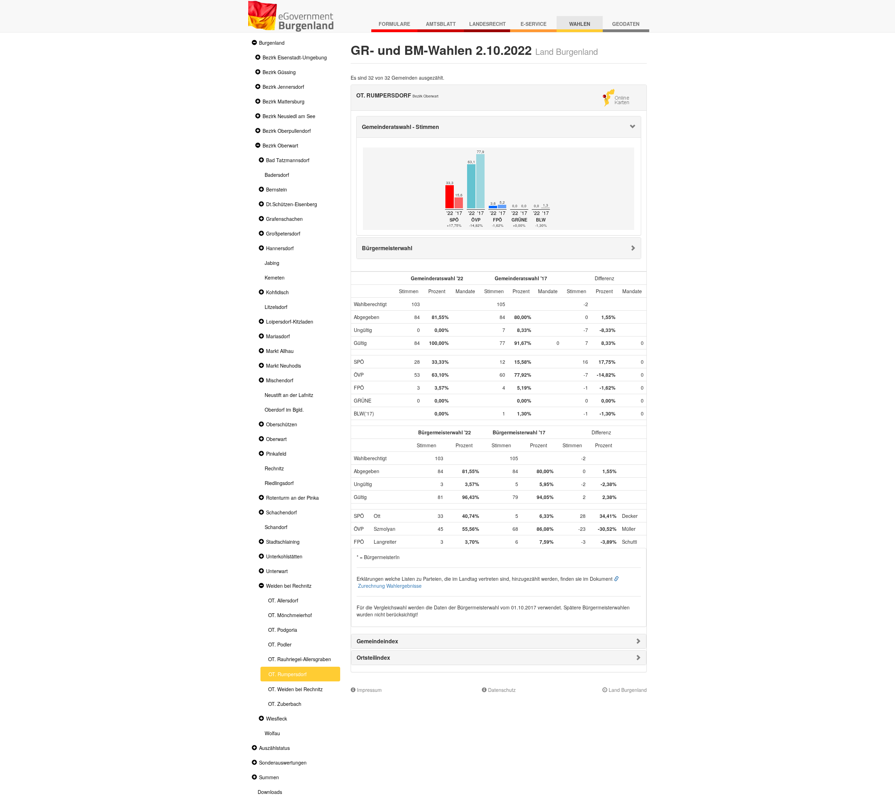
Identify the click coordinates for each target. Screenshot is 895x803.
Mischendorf (279, 380)
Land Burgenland (627, 689)
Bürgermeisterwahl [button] (387, 248)
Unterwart (277, 570)
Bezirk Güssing (279, 71)
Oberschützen (281, 424)
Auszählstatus (274, 747)
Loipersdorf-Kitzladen (289, 321)
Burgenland (272, 42)
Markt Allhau (280, 350)
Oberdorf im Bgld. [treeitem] (284, 409)
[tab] (499, 126)
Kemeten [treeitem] (275, 277)
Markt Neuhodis (283, 365)
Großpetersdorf (283, 233)
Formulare (394, 23)
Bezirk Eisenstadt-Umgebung (295, 57)
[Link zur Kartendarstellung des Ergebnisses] (615, 96)
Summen (269, 777)
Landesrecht (487, 23)
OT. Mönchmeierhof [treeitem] (290, 615)
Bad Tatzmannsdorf (287, 160)
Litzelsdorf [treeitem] (276, 306)
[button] (253, 43)
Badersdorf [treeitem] (277, 174)
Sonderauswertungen (283, 762)
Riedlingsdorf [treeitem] (279, 482)
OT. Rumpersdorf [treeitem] (287, 674)
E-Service (533, 23)
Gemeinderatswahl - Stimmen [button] (400, 127)
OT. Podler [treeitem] (280, 644)
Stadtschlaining (283, 541)
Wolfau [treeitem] (272, 733)
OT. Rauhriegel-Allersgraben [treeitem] (299, 659)
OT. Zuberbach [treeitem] (284, 703)
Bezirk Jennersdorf (283, 86)
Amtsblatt (441, 23)
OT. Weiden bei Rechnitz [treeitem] (295, 689)
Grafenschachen (284, 218)
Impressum (369, 689)
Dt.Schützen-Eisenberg (291, 204)
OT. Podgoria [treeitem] (282, 629)
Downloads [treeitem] (270, 791)
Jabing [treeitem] (272, 262)
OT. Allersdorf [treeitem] (283, 600)
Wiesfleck (276, 718)
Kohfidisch (277, 292)
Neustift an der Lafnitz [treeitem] (289, 394)
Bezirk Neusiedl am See (289, 116)
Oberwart (276, 438)
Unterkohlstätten (284, 556)
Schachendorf (281, 512)
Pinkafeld (276, 453)
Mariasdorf (278, 336)
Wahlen (579, 23)
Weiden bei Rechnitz (289, 585)
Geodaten (625, 23)
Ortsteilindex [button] (373, 657)
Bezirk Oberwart (280, 145)
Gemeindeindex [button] (377, 641)
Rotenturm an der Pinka (292, 497)
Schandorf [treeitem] (276, 526)
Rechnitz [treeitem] (274, 468)
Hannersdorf (280, 248)
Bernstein (276, 189)
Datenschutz (501, 689)
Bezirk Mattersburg (284, 101)
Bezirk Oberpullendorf (287, 130)
